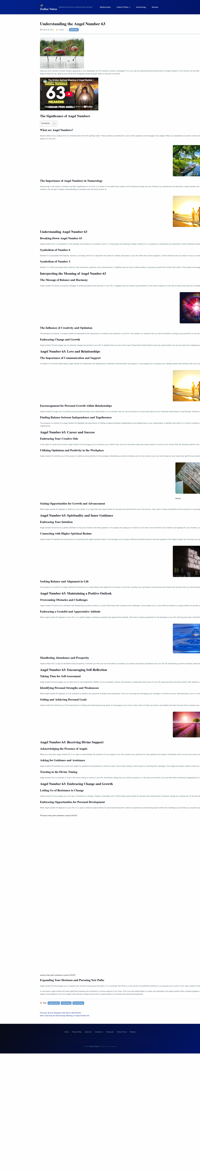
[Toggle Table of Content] (53, 123)
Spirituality (74, 30)
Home (66, 1032)
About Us (88, 1032)
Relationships (105, 7)
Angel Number (54, 1003)
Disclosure (110, 1032)
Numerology (141, 7)
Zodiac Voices (48, 9)
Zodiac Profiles (122, 7)
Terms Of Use (122, 1032)
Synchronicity (78, 1003)
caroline (61, 30)
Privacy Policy (77, 1032)
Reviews (155, 7)
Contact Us (99, 1032)
